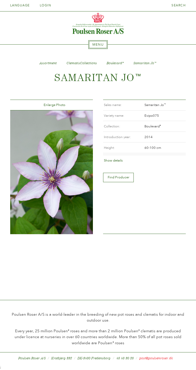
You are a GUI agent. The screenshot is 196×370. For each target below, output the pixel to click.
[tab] (98, 44)
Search (179, 5)
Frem (83, 105)
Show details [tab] (113, 160)
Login (45, 5)
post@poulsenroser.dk (156, 358)
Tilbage (20, 105)
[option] (51, 172)
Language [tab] (20, 5)
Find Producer (118, 177)
